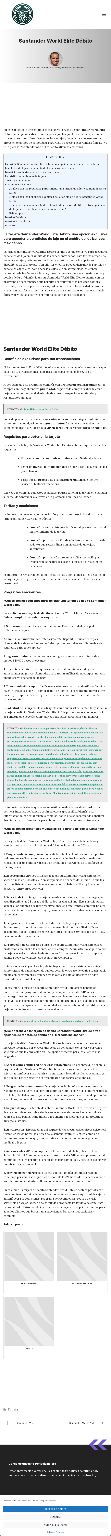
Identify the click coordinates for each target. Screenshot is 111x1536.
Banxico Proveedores (17, 221)
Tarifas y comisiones (17, 180)
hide (62, 157)
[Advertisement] (55, 104)
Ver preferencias (55, 1524)
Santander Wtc (25, 1423)
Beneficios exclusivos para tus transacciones (32, 172)
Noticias (13, 1409)
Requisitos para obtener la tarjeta (25, 176)
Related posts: (17, 213)
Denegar (55, 1517)
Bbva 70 (10, 225)
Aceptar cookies (56, 1509)
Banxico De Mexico (16, 217)
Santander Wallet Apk (81, 1423)
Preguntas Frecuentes (18, 184)
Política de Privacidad (55, 1532)
